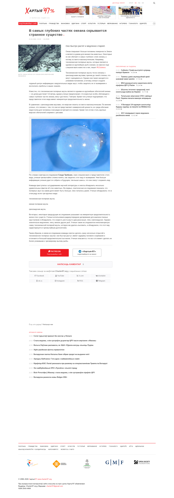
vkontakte (101, 276)
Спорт (83, 23)
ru (139, 3)
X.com (81, 276)
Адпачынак (139, 446)
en (143, 3)
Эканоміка (65, 23)
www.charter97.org (45, 479)
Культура (92, 23)
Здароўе (143, 23)
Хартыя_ (39, 11)
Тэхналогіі (133, 23)
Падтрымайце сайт (54, 252)
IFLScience (101, 67)
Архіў (131, 3)
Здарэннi (75, 23)
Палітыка (43, 23)
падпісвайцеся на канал (87, 252)
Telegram (101, 281)
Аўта (131, 446)
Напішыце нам (48, 324)
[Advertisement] (65, 304)
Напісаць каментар (70, 264)
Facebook (40, 276)
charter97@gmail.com (54, 486)
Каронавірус (53, 449)
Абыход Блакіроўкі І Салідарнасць (32, 449)
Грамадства (54, 23)
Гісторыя (101, 23)
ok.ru (40, 281)
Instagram (61, 281)
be (136, 3)
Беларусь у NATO (67, 449)
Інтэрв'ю (123, 23)
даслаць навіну (119, 3)
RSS (81, 281)
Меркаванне (112, 23)
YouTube (60, 276)
